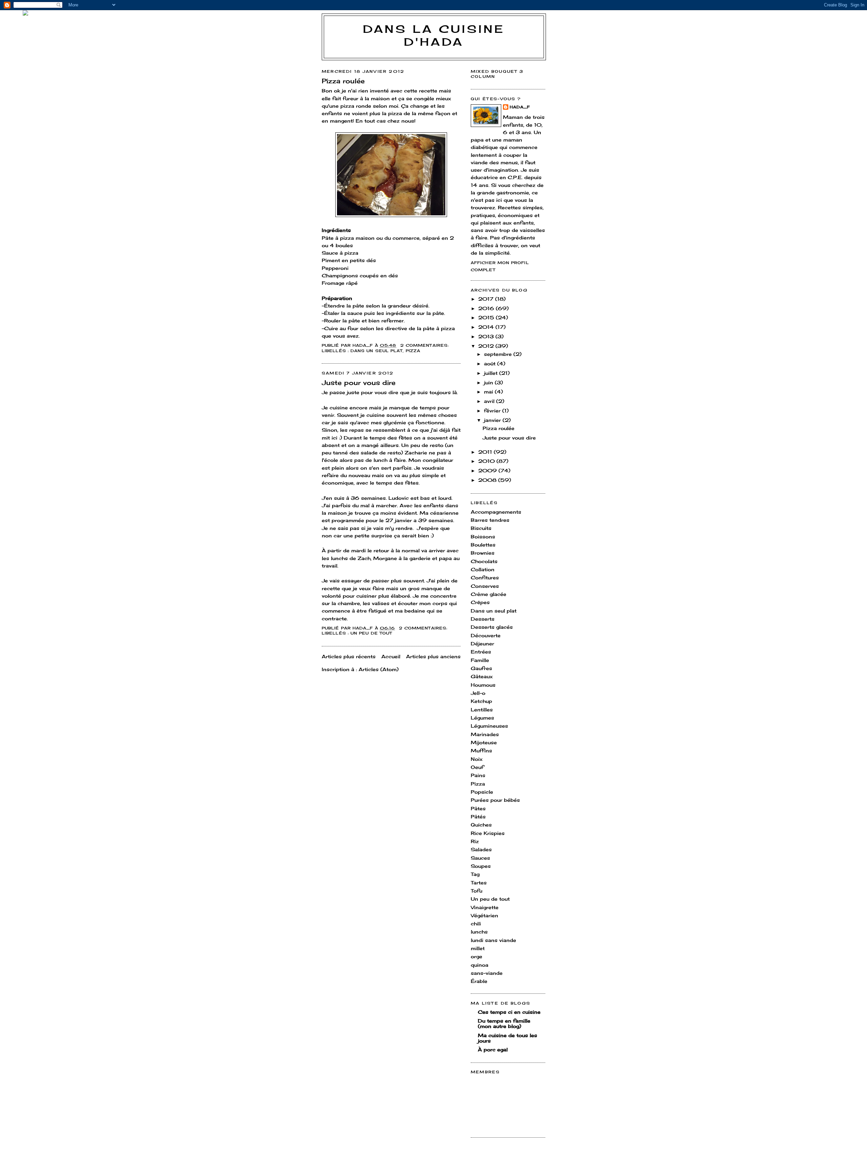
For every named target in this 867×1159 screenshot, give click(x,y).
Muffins (481, 750)
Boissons (483, 536)
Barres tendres (490, 520)
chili (476, 923)
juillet (491, 373)
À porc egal (493, 1049)
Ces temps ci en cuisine (509, 1012)
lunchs (479, 932)
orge (476, 956)
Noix (477, 759)
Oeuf (477, 767)
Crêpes (480, 602)
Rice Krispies (488, 833)
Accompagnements (496, 512)
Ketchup (481, 701)
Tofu (476, 891)
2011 (486, 452)
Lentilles (482, 709)
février (493, 410)
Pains (478, 775)
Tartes (479, 882)
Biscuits (481, 528)
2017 (486, 299)
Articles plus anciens (433, 656)
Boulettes (483, 545)
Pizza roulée (343, 81)
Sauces (480, 858)
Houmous (483, 685)
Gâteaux (482, 676)
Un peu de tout (371, 633)
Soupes (481, 866)
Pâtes (478, 808)
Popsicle (482, 792)
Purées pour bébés (495, 800)
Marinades (485, 734)
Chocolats (484, 561)
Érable (479, 981)
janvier (493, 420)
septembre (498, 354)
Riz (475, 841)
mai (489, 391)
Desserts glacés (492, 627)
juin (489, 382)
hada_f (520, 107)
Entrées (481, 651)
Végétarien (484, 915)
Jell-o (478, 693)
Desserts (482, 619)
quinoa (479, 965)
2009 (488, 470)
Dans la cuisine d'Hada (434, 35)
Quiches (481, 825)
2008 (488, 480)
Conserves (485, 586)
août (490, 363)
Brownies (482, 553)
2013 (486, 336)
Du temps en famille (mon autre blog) (504, 1023)
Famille (480, 660)
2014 (486, 327)
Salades (481, 849)
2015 (487, 317)
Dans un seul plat (377, 350)
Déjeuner (482, 643)
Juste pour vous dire (359, 383)
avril (490, 401)
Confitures (485, 577)
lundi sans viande (493, 940)
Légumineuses (489, 726)
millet (478, 948)
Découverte (486, 635)
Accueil (390, 656)
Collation (482, 569)
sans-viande (487, 973)
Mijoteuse (484, 742)
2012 (486, 346)
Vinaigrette (485, 907)
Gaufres (481, 668)
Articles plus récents (349, 656)
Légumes (482, 718)
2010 (487, 461)
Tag (475, 874)
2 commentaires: (425, 345)
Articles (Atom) (379, 669)
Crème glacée (488, 594)
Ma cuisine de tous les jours (507, 1038)
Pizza (413, 350)
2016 (487, 308)
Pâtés (478, 816)
